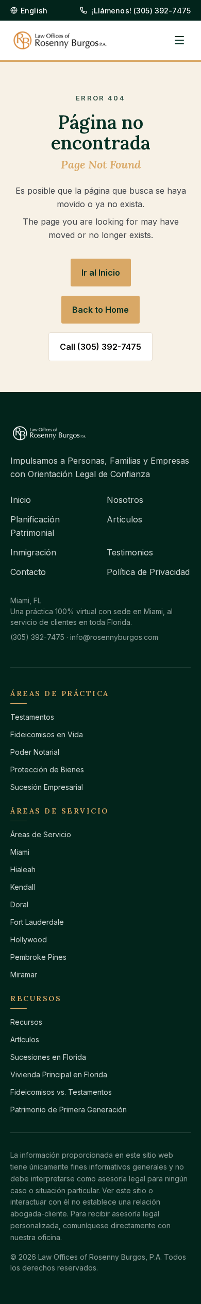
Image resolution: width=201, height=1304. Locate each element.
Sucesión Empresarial (46, 787)
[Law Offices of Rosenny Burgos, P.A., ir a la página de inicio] (60, 40)
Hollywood (28, 939)
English (34, 10)
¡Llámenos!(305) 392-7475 (141, 10)
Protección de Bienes (47, 769)
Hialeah (23, 869)
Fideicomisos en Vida (46, 734)
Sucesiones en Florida (48, 1057)
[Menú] (179, 40)
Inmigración (33, 552)
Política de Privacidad (148, 572)
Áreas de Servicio (40, 834)
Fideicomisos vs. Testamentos (61, 1092)
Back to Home (100, 309)
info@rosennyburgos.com (114, 637)
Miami (19, 852)
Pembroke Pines (38, 957)
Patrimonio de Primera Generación (68, 1109)
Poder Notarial (34, 752)
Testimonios (130, 552)
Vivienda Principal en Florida (58, 1074)
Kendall (22, 887)
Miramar (23, 974)
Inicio (20, 500)
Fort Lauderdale (37, 922)
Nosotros (125, 500)
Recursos (26, 1022)
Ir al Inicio (100, 272)
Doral (19, 904)
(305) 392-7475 (37, 637)
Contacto (28, 572)
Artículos (124, 519)
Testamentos (32, 717)
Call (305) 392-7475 (100, 347)
